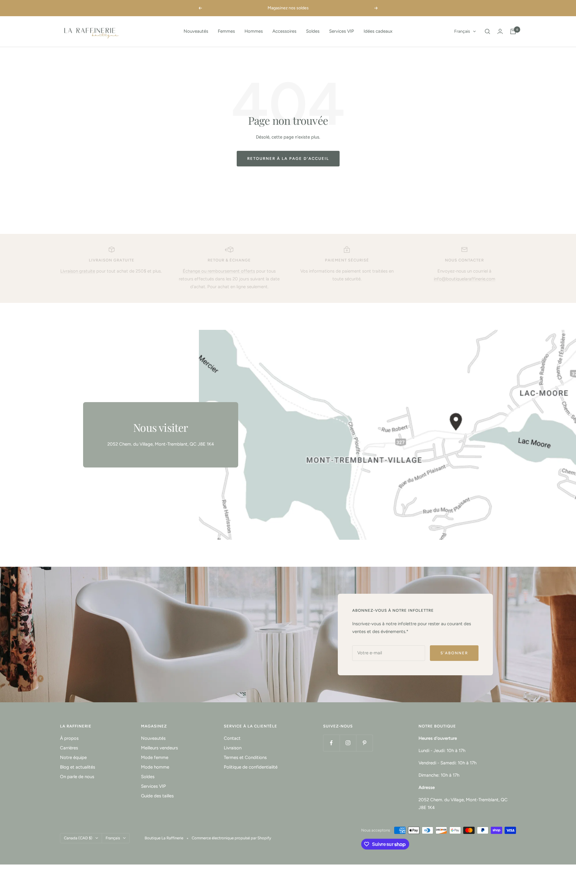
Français (462, 31)
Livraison (233, 748)
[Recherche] (487, 31)
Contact (232, 738)
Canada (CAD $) (78, 838)
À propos (69, 738)
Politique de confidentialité (251, 767)
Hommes (253, 31)
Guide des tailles (157, 796)
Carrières (69, 748)
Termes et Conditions (245, 757)
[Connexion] (500, 31)
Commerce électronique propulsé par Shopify (231, 838)
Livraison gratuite (77, 271)
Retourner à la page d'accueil (288, 158)
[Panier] (513, 31)
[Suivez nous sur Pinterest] (364, 743)
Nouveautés (196, 31)
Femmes (226, 31)
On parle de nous (77, 776)
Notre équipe (73, 757)
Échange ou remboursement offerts (219, 271)
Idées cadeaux (378, 31)
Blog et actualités (77, 767)
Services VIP (341, 31)
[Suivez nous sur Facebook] (331, 743)
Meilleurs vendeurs (159, 748)
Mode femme (154, 757)
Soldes (313, 31)
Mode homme (155, 767)
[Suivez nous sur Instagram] (348, 743)
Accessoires (284, 31)
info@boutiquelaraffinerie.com (464, 279)
